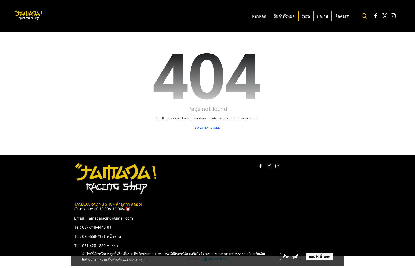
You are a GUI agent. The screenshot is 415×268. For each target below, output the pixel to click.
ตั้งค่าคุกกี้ (290, 256)
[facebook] (376, 16)
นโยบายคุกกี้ (137, 259)
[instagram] (393, 16)
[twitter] (384, 16)
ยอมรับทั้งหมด (319, 256)
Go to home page (208, 127)
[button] (364, 16)
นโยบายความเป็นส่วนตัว (105, 259)
